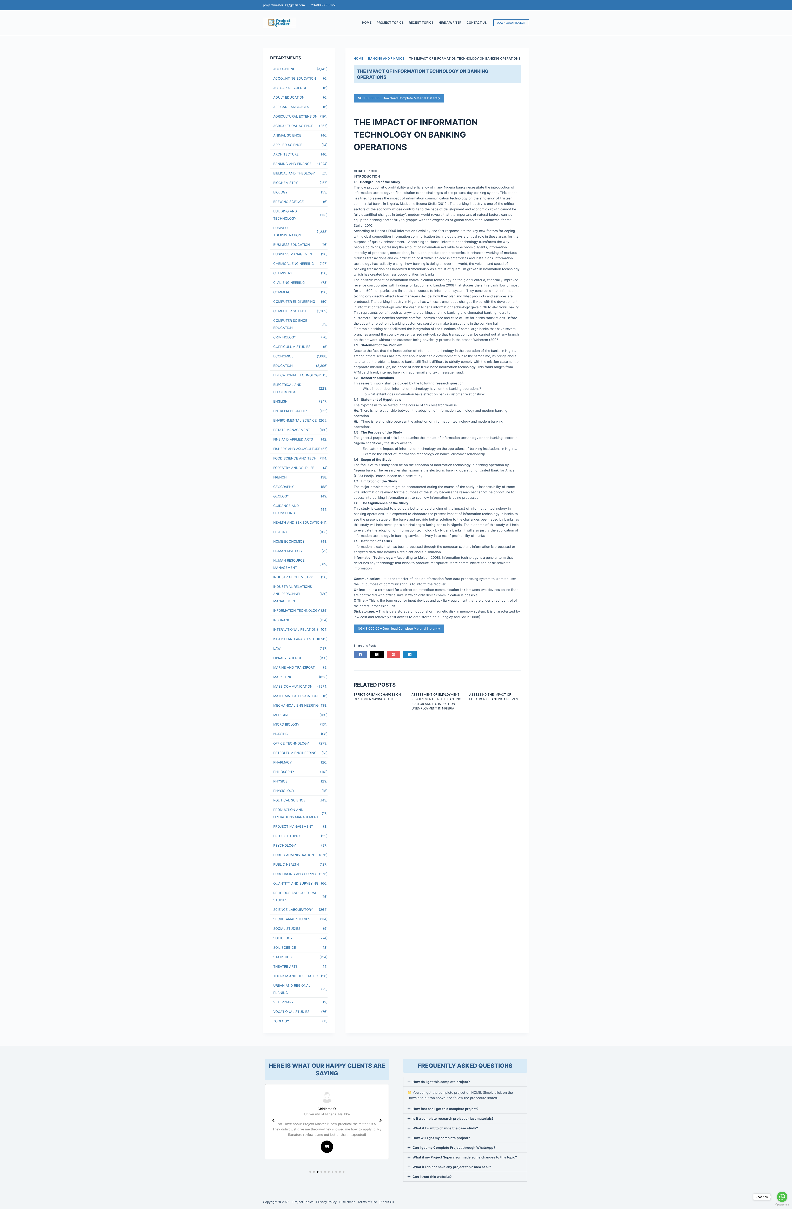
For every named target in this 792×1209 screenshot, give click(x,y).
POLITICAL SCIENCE (289, 800)
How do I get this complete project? (441, 1082)
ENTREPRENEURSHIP (290, 411)
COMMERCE (283, 292)
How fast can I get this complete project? (445, 1109)
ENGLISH (280, 401)
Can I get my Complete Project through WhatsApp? (453, 1147)
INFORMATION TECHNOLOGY (296, 610)
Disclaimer (347, 1202)
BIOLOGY (280, 192)
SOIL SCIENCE (284, 947)
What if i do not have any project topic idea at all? (451, 1167)
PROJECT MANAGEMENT (293, 826)
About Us (387, 1202)
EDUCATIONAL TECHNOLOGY (297, 375)
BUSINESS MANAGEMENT (293, 254)
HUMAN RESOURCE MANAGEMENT (289, 564)
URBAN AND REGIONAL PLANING (291, 989)
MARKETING (282, 677)
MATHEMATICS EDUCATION (295, 696)
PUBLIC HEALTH (286, 864)
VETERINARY (283, 1002)
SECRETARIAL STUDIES (291, 919)
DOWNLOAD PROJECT (511, 22)
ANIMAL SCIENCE (287, 135)
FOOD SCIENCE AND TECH (294, 458)
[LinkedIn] (410, 654)
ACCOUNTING (284, 69)
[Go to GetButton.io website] (782, 1204)
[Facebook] (360, 654)
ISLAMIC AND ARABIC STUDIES (298, 639)
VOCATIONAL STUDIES (291, 1012)
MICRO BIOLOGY (286, 724)
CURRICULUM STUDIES (291, 347)
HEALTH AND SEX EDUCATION (297, 522)
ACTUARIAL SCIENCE (290, 88)
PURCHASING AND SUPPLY (295, 874)
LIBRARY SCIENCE (287, 658)
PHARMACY (282, 762)
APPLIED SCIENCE (287, 145)
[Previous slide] (273, 1120)
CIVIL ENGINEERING (289, 282)
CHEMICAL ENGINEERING (293, 264)
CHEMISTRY (282, 273)
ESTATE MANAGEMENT (291, 430)
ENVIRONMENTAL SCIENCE (295, 420)
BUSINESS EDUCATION (291, 245)
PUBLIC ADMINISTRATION (293, 855)
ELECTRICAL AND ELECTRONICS (287, 388)
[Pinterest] (393, 654)
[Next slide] (380, 1120)
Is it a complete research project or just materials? (453, 1118)
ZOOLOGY (281, 1021)
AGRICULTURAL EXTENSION (295, 116)
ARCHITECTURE (286, 154)
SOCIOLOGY (283, 938)
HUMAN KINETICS (287, 551)
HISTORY (280, 532)
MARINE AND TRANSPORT (294, 667)
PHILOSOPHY (283, 772)
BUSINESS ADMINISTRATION (287, 231)
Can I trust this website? (432, 1177)
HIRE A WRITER (450, 23)
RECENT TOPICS (421, 23)
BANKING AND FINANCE (292, 164)
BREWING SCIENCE (288, 202)
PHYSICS (280, 781)
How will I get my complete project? (441, 1138)
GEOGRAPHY (283, 487)
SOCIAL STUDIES (286, 928)
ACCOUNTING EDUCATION (294, 78)
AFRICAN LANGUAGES (291, 107)
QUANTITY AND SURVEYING (295, 883)
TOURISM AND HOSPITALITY (295, 976)
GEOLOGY (281, 496)
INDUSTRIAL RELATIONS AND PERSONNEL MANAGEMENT (292, 593)
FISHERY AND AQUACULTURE (296, 449)
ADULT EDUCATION (288, 97)
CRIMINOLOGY (284, 337)
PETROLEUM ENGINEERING (295, 753)
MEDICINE (281, 715)
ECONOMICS (283, 356)
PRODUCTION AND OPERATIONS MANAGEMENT (296, 813)
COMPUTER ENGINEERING (294, 301)
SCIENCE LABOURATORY (293, 909)
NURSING (280, 734)
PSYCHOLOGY (284, 845)
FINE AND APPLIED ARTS (293, 439)
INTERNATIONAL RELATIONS (295, 629)
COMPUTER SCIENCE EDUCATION (290, 324)
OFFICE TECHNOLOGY (291, 743)
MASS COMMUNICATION (292, 686)
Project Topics (303, 1202)
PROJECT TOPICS (390, 23)
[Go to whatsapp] (782, 1197)
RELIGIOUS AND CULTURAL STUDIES (295, 896)
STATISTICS (282, 957)
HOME (366, 23)
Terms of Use (367, 1202)
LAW (276, 648)
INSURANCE (282, 620)
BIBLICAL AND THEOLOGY (294, 173)
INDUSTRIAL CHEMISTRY (293, 577)
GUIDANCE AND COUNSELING (286, 509)
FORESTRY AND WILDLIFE (293, 468)
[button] (310, 1172)
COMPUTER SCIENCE (290, 311)
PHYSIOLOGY (284, 791)
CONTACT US (477, 23)
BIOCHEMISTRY (285, 183)
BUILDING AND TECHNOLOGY (285, 214)
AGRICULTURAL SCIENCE (293, 126)
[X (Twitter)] (377, 654)
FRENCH (280, 477)
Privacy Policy (326, 1202)
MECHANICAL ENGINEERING (296, 705)
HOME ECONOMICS (288, 541)
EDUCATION (283, 366)
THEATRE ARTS (285, 966)
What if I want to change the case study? (445, 1128)
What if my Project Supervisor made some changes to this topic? (464, 1157)
